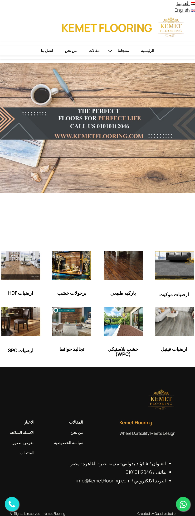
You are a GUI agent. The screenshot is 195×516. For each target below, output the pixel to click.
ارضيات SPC (21, 350)
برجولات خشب (72, 293)
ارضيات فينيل (174, 349)
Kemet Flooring (106, 27)
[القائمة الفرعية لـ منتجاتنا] (110, 50)
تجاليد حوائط (71, 349)
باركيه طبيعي (123, 293)
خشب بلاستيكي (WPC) (123, 352)
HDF (12, 293)
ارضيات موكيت (174, 294)
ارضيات (25, 293)
